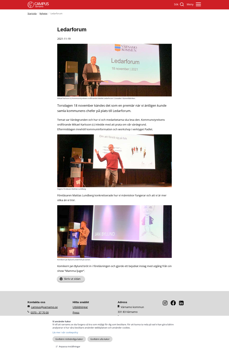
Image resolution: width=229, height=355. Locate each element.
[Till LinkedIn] (182, 304)
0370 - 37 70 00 (40, 312)
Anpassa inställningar (69, 346)
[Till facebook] (175, 304)
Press (76, 312)
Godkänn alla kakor (100, 339)
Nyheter (43, 13)
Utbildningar (80, 307)
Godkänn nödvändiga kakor (69, 339)
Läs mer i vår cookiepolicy (65, 332)
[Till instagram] (167, 304)
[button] (194, 5)
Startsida (32, 13)
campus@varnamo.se (44, 307)
